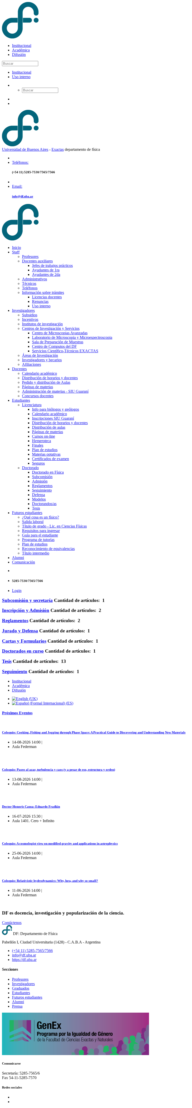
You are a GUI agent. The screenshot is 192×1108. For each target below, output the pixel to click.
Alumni (18, 557)
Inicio (16, 247)
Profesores (30, 256)
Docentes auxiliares (37, 261)
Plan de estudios (45, 450)
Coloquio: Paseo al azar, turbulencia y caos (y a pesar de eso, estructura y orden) (58, 769)
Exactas (58, 149)
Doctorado (30, 468)
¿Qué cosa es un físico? (40, 517)
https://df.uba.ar (24, 959)
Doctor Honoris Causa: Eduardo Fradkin (31, 806)
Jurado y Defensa (20, 630)
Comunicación (23, 562)
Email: (17, 186)
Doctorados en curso (23, 651)
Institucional (21, 45)
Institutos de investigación (42, 324)
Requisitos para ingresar (41, 531)
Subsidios (29, 315)
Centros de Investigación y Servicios (51, 328)
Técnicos (29, 283)
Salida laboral (33, 522)
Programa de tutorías (38, 540)
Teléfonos (30, 288)
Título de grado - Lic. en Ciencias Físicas (54, 526)
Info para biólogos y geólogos (55, 409)
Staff (16, 252)
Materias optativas (46, 454)
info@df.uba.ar (22, 196)
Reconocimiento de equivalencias (48, 549)
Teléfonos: (20, 162)
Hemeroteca (41, 441)
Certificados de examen (50, 459)
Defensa (38, 495)
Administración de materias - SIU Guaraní (55, 391)
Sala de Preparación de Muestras (57, 342)
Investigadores (23, 310)
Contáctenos (12, 923)
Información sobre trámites (43, 292)
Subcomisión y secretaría (27, 600)
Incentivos (30, 319)
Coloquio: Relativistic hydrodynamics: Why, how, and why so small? (50, 881)
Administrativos (34, 279)
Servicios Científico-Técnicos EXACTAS (65, 351)
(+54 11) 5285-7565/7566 (32, 950)
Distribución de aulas (48, 427)
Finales (37, 445)
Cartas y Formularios (24, 641)
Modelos (39, 499)
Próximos (17, 713)
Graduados (20, 988)
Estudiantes (21, 400)
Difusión (19, 54)
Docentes (19, 369)
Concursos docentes (38, 396)
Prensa (17, 1006)
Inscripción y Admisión (25, 610)
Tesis (36, 508)
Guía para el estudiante (40, 535)
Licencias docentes (47, 297)
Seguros (38, 463)
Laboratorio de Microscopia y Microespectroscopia (72, 337)
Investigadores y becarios (42, 360)
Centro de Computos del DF (54, 346)
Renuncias (40, 301)
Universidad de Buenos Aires (25, 149)
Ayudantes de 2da (46, 274)
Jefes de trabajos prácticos (52, 265)
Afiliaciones (31, 364)
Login (17, 590)
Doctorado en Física (48, 472)
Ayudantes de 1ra (46, 270)
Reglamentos (42, 486)
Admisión (40, 481)
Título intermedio (35, 553)
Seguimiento (42, 490)
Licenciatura (32, 405)
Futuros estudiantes (27, 513)
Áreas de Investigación (40, 355)
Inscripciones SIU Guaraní (53, 418)
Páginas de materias (37, 387)
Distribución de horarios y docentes (50, 378)
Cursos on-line (43, 436)
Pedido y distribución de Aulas (46, 382)
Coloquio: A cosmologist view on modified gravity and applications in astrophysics (60, 843)
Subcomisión (42, 477)
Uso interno (21, 77)
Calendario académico (39, 373)
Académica (21, 50)
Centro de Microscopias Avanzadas (60, 333)
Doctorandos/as (44, 504)
